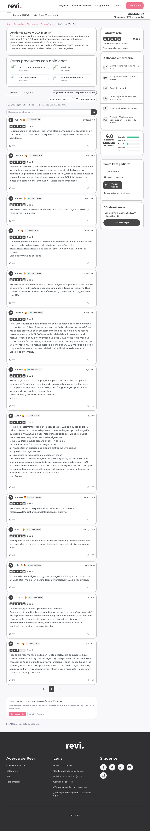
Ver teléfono (113, 172)
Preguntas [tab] (29, 92)
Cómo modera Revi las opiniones (70, 787)
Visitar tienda (114, 185)
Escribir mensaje (115, 177)
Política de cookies (63, 765)
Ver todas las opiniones (115, 48)
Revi (8, 24)
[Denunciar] (93, 145)
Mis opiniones (102, 5)
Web (42, 15)
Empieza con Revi (18, 714)
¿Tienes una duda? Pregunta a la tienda (75, 93)
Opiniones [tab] (14, 92)
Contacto (52, 15)
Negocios (64, 5)
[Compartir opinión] (87, 145)
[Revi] (14, 5)
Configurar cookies (63, 781)
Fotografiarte (47, 24)
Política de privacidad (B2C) (67, 776)
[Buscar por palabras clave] (94, 112)
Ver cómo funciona (36, 714)
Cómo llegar (123, 222)
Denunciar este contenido (25, 724)
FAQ (8, 776)
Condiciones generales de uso (68, 771)
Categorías (18, 24)
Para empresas (135, 5)
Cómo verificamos (81, 5)
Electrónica (32, 24)
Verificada (35, 120)
